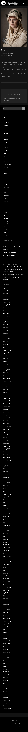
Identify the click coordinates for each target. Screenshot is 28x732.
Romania (6, 212)
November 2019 (7, 454)
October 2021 (6, 403)
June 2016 (5, 570)
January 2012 (6, 703)
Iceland (5, 229)
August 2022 (6, 384)
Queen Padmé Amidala (9, 255)
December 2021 (7, 401)
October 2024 (6, 313)
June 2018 (5, 502)
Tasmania (6, 122)
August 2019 (6, 463)
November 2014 (7, 615)
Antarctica (6, 195)
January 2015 (6, 609)
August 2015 (6, 590)
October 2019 (6, 457)
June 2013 (5, 663)
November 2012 (7, 680)
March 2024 (6, 333)
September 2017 (7, 528)
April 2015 (5, 601)
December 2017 (7, 519)
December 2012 (7, 677)
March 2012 (6, 697)
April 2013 (5, 669)
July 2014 (5, 626)
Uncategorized (6, 235)
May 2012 (5, 691)
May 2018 (5, 505)
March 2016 (6, 578)
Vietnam (6, 193)
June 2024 (5, 324)
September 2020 (7, 426)
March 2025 (6, 299)
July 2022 (5, 386)
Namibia (6, 150)
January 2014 (6, 643)
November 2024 (7, 310)
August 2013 (6, 657)
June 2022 (5, 389)
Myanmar (6, 201)
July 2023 (5, 355)
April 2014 (5, 635)
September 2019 (7, 460)
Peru (5, 204)
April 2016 (5, 576)
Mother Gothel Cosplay (18, 274)
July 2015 (5, 593)
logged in (12, 98)
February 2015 (6, 607)
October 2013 (6, 652)
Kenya (5, 215)
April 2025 (5, 296)
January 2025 (6, 305)
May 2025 (5, 293)
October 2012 (6, 683)
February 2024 (6, 336)
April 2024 (5, 330)
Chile (5, 136)
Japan (5, 156)
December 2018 (7, 485)
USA (5, 178)
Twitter (19, 723)
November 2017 (7, 522)
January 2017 (6, 550)
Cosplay (9, 55)
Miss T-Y (17, 264)
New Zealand (7, 164)
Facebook (12, 723)
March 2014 (6, 638)
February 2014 (6, 641)
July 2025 (5, 288)
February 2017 (6, 547)
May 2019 (5, 471)
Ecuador (6, 139)
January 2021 (6, 415)
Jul (8, 53)
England (6, 218)
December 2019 (7, 451)
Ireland (5, 176)
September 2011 (7, 708)
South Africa (7, 133)
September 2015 (7, 587)
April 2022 (5, 395)
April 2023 (5, 364)
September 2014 (7, 621)
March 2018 (6, 511)
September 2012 (7, 686)
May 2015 (5, 598)
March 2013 (6, 672)
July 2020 (5, 432)
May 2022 (5, 392)
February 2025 (6, 302)
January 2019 (6, 482)
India (5, 159)
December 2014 (7, 612)
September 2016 (7, 561)
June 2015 (5, 595)
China (5, 184)
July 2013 (5, 660)
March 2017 (6, 545)
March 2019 (6, 477)
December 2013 (7, 646)
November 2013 (7, 649)
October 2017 (6, 525)
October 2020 (6, 423)
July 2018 (5, 499)
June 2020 (5, 434)
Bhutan (5, 173)
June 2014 (5, 629)
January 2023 (6, 370)
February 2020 (6, 446)
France (5, 232)
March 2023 (6, 367)
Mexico (5, 226)
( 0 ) (9, 58)
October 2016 (6, 559)
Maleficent (5, 249)
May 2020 (5, 437)
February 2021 (6, 412)
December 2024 (7, 307)
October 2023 (6, 347)
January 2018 (6, 516)
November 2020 (7, 420)
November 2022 (7, 375)
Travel (4, 120)
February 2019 (6, 480)
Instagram (9, 723)
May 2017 (5, 539)
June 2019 (5, 468)
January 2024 (6, 338)
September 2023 (7, 350)
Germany (6, 147)
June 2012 (5, 689)
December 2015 (7, 584)
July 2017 (5, 533)
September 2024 (7, 316)
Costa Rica (6, 224)
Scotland (6, 207)
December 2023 (7, 341)
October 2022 (6, 378)
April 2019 (5, 474)
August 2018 (6, 497)
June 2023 (5, 358)
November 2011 (7, 705)
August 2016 (6, 564)
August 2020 (6, 429)
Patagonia (6, 142)
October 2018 (6, 491)
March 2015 (6, 604)
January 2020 (6, 449)
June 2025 (5, 290)
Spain (5, 209)
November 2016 (7, 556)
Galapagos (6, 190)
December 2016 (7, 553)
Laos (5, 153)
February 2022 (6, 398)
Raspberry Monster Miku (9, 252)
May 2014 (5, 632)
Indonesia (6, 145)
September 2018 (7, 494)
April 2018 (5, 508)
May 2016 (5, 573)
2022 (12, 53)
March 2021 (6, 409)
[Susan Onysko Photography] (10, 3)
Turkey (5, 198)
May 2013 (5, 666)
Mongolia (6, 161)
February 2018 (6, 514)
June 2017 (5, 536)
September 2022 (7, 381)
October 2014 (6, 618)
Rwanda (6, 128)
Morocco (6, 167)
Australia (6, 125)
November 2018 (7, 488)
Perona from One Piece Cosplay (15, 267)
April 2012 (5, 694)
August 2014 (6, 624)
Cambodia (6, 187)
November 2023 (7, 344)
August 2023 (6, 353)
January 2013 (6, 674)
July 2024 (5, 322)
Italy (5, 181)
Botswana (6, 130)
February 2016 (6, 581)
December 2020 (7, 418)
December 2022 (7, 372)
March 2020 (6, 443)
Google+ (15, 723)
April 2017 (5, 542)
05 (10, 53)
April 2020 (5, 440)
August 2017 (6, 530)
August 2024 (6, 319)
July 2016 (5, 567)
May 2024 (5, 327)
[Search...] (23, 108)
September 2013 (7, 655)
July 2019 (5, 466)
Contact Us (14, 720)
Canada (6, 221)
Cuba (5, 170)
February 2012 (6, 700)
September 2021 (7, 406)
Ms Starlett (5, 244)
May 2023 (5, 361)
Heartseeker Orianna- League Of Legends (14, 246)
